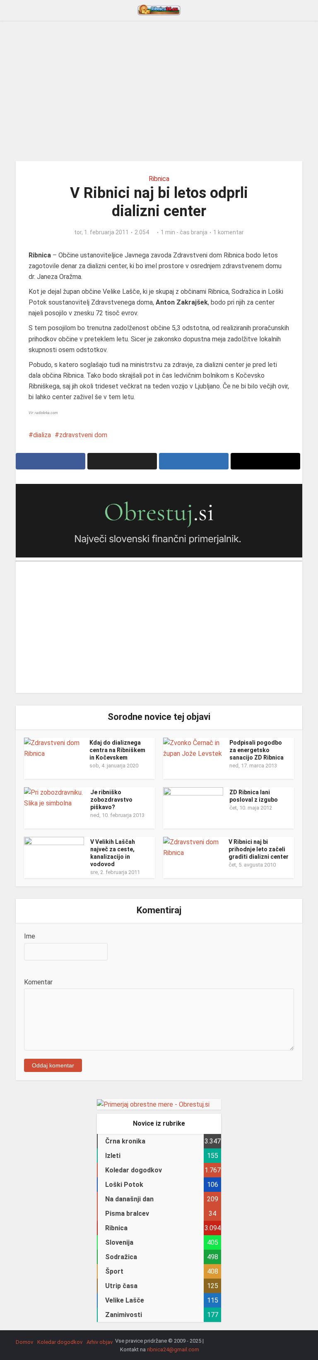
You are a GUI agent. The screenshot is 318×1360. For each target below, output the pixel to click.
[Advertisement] (159, 91)
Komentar (38, 982)
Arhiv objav (100, 1342)
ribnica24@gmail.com (173, 1349)
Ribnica (159, 179)
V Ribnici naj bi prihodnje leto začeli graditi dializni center (259, 849)
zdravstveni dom (83, 435)
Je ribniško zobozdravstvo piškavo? (111, 799)
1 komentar (228, 232)
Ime (29, 936)
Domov (24, 1342)
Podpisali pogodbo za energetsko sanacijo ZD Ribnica (256, 750)
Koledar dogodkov (59, 1342)
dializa (42, 435)
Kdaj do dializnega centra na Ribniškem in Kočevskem (117, 750)
